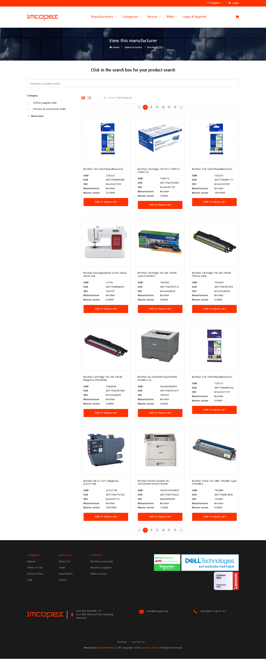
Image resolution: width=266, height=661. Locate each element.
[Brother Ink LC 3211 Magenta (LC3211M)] (106, 449)
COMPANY (33, 555)
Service (153, 16)
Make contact (98, 574)
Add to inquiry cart (106, 202)
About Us (64, 561)
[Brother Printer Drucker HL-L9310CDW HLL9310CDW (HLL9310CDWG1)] (160, 449)
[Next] (181, 107)
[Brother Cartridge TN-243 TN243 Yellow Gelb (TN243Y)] (214, 242)
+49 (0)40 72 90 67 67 (212, 611)
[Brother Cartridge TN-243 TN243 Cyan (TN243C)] (160, 242)
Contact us (138, 642)
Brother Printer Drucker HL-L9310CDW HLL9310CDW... (154, 483)
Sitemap (122, 642)
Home (115, 47)
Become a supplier (101, 567)
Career (63, 580)
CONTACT (96, 555)
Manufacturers (102, 16)
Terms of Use (35, 567)
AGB (29, 580)
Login (235, 3)
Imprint (31, 561)
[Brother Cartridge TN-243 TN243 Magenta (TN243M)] (106, 346)
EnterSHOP (103, 648)
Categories (130, 16)
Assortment (66, 574)
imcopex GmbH (149, 648)
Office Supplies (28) (44, 103)
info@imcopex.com (157, 611)
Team (62, 567)
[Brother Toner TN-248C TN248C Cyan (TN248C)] (214, 449)
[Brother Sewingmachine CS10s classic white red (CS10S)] (106, 242)
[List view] (89, 98)
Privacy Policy (35, 574)
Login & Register (195, 16)
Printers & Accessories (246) (49, 109)
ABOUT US (65, 555)
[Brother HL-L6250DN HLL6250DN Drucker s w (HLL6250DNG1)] (160, 346)
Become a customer (101, 561)
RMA (171, 16)
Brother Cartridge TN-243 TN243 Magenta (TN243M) (103, 379)
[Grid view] (83, 98)
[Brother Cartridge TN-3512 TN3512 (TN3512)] (160, 138)
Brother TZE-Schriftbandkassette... (104, 169)
